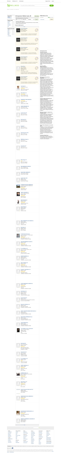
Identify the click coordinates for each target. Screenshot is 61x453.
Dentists (17, 441)
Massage (9, 434)
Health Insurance (25, 441)
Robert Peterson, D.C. (24, 381)
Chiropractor (12, 9)
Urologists (32, 443)
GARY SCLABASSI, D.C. (24, 262)
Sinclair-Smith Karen (24, 297)
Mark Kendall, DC (23, 343)
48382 (8, 32)
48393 (8, 33)
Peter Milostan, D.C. (24, 291)
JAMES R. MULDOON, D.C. (25, 192)
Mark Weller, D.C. (23, 227)
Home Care (24, 436)
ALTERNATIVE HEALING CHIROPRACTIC (27, 184)
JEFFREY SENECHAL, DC (24, 365)
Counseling (40, 434)
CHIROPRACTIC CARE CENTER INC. (26, 99)
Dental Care (17, 440)
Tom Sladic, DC (23, 86)
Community (21, 1)
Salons (17, 436)
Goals (39, 441)
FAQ (47, 436)
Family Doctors (33, 435)
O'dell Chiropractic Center (24, 132)
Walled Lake (17, 9)
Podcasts (40, 442)
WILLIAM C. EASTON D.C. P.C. (25, 304)
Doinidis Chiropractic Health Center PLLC (27, 389)
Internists (32, 436)
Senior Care (25, 434)
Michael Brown (23, 66)
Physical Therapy (18, 435)
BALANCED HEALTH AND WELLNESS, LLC (27, 411)
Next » (24, 26)
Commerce (9, 25)
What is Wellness (48, 438)
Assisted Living (25, 435)
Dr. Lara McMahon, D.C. (24, 248)
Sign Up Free (47, 1)
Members (40, 439)
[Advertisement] (24, 12)
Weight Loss (9, 436)
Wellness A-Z (14, 1)
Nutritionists (9, 435)
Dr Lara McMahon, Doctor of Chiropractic (27, 328)
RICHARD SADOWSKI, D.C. (25, 256)
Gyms (16, 434)
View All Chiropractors (10, 17)
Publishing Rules (48, 437)
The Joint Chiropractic (24, 28)
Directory (8, 1)
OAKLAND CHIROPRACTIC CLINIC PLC (26, 241)
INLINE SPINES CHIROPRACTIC (25, 172)
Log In (53, 1)
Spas (16, 437)
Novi (8, 26)
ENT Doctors (32, 434)
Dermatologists (33, 433)
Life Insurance (25, 442)
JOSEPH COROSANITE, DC (25, 106)
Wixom (9, 22)
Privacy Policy (42, 19)
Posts (39, 440)
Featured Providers (48, 442)
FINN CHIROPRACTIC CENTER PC (26, 166)
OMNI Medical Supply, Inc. (25, 139)
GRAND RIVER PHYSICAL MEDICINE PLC (27, 396)
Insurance (24, 440)
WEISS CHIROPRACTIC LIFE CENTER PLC (27, 220)
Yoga (16, 438)
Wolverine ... (9, 21)
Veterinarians (9, 442)
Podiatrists (32, 441)
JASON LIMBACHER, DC (24, 322)
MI (14, 9)
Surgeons (32, 442)
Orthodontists (17, 442)
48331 (8, 34)
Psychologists (40, 433)
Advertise (47, 435)
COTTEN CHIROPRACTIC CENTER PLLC (27, 283)
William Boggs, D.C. (24, 159)
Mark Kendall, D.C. (23, 119)
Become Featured (48, 443)
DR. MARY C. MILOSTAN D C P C (26, 269)
